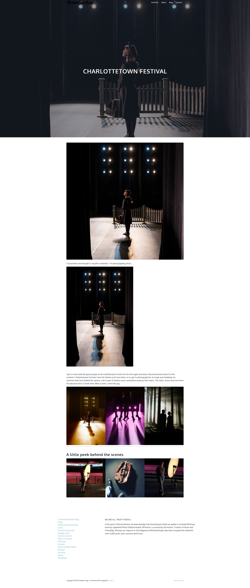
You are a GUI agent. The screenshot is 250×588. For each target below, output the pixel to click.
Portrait (61, 544)
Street (60, 555)
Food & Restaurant (66, 530)
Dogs (60, 522)
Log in (111, 580)
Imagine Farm (64, 533)
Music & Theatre (65, 538)
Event (60, 527)
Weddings (62, 558)
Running (61, 552)
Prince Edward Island (67, 547)
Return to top (179, 580)
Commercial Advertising (68, 519)
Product (61, 550)
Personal (62, 541)
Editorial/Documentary (68, 525)
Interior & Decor (65, 536)
